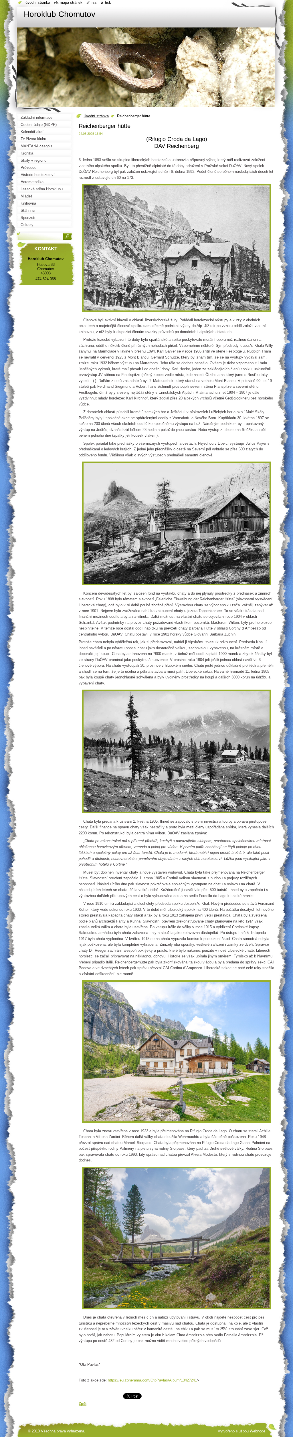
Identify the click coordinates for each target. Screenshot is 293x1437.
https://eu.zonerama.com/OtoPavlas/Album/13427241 (152, 1380)
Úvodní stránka (96, 116)
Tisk (108, 2)
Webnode (257, 1431)
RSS (94, 2)
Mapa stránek (71, 2)
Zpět (82, 1404)
